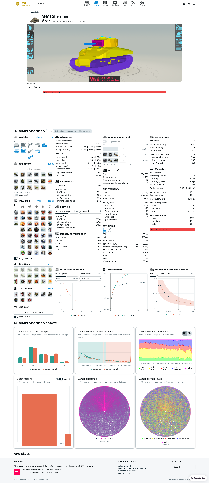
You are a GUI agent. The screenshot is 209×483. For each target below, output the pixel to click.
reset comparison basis (33, 312)
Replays (115, 5)
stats (125, 5)
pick (178, 87)
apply (122, 149)
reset (51, 163)
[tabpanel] (104, 295)
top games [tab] (71, 131)
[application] (78, 299)
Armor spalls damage (159, 274)
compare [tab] (86, 131)
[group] (187, 333)
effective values (25, 317)
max (39, 200)
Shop (142, 5)
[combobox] (24, 4)
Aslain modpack (124, 466)
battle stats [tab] (59, 131)
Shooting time (61, 274)
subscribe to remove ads (51, 92)
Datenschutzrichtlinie (127, 471)
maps (105, 5)
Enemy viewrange (62, 211)
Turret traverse (85, 274)
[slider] (69, 213)
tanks (96, 5)
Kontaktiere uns (124, 473)
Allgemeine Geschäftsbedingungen (132, 468)
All (57, 379)
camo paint (23, 195)
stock (39, 137)
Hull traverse (84, 278)
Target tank (31, 83)
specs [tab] (50, 131)
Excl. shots (67, 379)
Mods (133, 5)
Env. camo (83, 211)
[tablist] (69, 131)
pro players (112, 141)
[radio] (184, 333)
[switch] (16, 195)
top (52, 137)
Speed (57, 278)
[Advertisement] (104, 110)
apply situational (25, 258)
